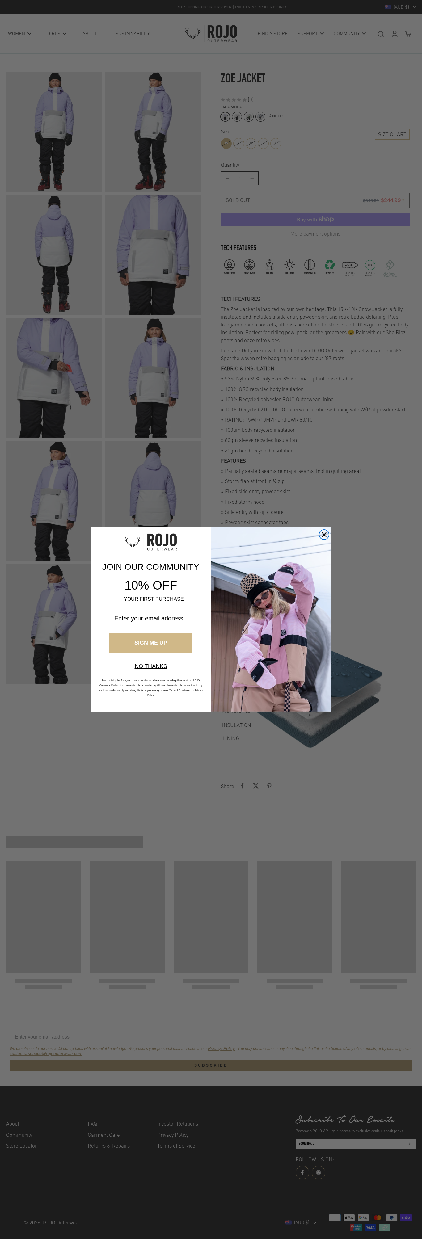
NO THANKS (151, 666)
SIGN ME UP (150, 643)
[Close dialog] (324, 535)
